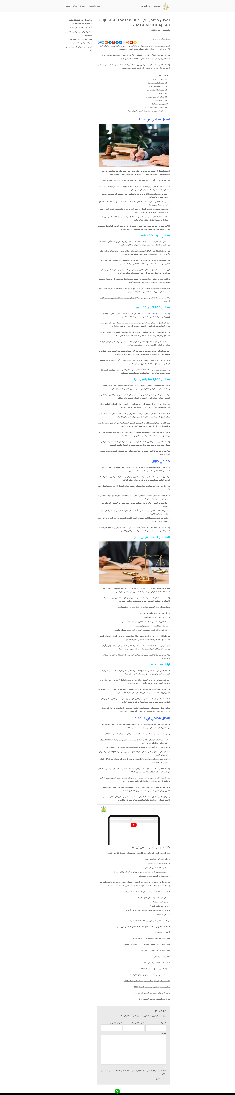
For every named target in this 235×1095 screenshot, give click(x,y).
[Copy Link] (135, 42)
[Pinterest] (113, 42)
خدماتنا (75, 6)
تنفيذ (140, 345)
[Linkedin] (110, 42)
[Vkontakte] (120, 42)
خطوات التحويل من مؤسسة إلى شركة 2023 (154, 969)
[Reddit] (106, 42)
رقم (155, 699)
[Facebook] (99, 42)
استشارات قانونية (107, 370)
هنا (150, 205)
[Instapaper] (124, 42)
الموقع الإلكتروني (116, 1023)
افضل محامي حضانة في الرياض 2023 (157, 962)
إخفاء (158, 75)
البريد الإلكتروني (138, 1023)
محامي (154, 65)
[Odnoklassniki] (127, 42)
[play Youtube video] (133, 824)
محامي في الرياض (130, 226)
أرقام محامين (157, 68)
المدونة (68, 6)
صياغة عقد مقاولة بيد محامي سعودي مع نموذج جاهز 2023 (150, 975)
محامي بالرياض (161, 370)
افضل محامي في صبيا (162, 46)
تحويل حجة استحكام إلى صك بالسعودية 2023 (154, 999)
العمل (143, 389)
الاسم (163, 1023)
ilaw (163, 30)
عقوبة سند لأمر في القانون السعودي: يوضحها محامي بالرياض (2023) (146, 981)
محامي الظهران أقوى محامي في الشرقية (155, 950)
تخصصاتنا (83, 6)
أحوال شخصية (146, 279)
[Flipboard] (131, 42)
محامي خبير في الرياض (162, 956)
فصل (102, 404)
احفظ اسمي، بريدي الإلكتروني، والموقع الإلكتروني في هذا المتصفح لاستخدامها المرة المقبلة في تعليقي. (133, 1072)
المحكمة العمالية (126, 407)
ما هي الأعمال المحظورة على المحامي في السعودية (152, 993)
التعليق (163, 1033)
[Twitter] (102, 42)
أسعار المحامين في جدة (162, 932)
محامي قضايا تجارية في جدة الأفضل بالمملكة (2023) (152, 987)
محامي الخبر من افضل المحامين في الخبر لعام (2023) (151, 938)
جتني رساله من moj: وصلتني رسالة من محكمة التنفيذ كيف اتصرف (147, 944)
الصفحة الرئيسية (94, 6)
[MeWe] (117, 42)
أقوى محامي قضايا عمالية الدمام (81, 28)
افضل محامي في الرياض (119, 279)
